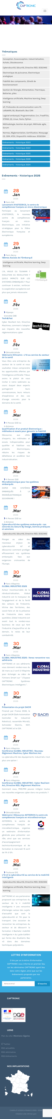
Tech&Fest (7, 318)
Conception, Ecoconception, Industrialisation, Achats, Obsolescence (23, 61)
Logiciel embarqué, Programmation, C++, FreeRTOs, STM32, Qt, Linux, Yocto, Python (26, 117)
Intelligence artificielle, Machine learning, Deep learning (24, 100)
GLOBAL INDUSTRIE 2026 (14, 586)
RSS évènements (9, 1056)
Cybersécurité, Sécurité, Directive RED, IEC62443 (25, 67)
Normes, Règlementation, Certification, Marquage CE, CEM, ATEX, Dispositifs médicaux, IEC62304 (25, 134)
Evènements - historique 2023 (17, 142)
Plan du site (6, 1036)
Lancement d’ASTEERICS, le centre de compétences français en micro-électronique (24, 205)
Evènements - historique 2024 (16, 164)
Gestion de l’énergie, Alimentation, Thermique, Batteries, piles (24, 92)
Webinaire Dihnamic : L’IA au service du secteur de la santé (25, 356)
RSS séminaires (8, 1052)
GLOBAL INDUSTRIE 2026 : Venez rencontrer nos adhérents (26, 658)
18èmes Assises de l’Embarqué (17, 257)
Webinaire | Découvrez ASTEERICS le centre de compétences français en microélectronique (25, 816)
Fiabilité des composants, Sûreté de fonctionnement (19, 83)
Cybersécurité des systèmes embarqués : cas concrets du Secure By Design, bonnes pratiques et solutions (26, 526)
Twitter (6, 1044)
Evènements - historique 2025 (16, 153)
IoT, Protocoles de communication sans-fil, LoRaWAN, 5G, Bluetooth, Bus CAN (22, 109)
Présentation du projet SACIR (16, 707)
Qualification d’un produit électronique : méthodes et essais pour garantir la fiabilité (24, 429)
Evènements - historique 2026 (17, 159)
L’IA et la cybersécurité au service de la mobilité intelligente (25, 876)
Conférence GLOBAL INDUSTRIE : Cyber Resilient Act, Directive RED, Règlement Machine (25, 784)
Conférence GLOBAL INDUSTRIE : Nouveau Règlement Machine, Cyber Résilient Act (22, 752)
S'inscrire (42, 983)
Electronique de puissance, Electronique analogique (21, 74)
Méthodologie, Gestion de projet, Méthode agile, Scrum (24, 126)
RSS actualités (8, 1048)
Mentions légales (22, 1036)
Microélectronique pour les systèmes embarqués (20, 483)
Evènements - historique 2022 (17, 148)
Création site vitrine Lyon (26, 1114)
